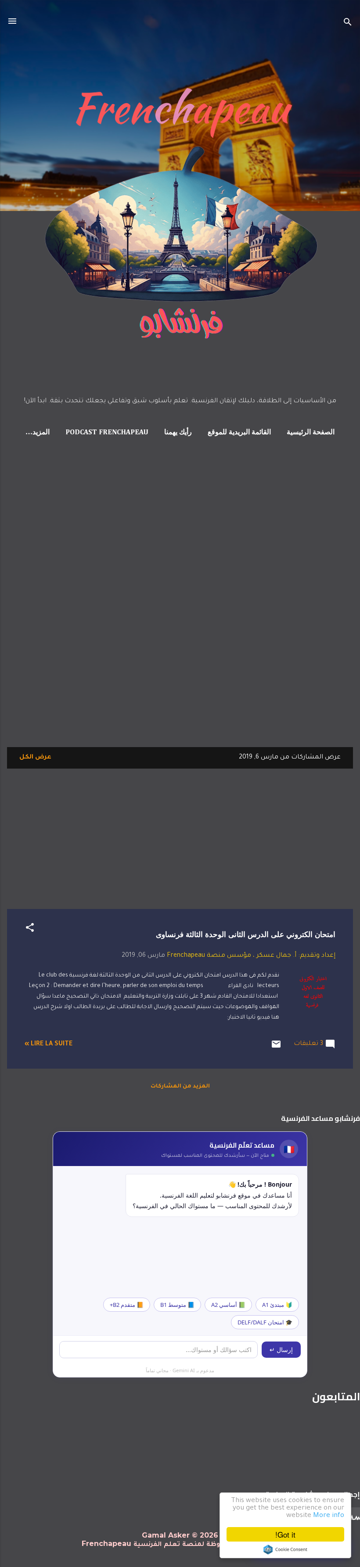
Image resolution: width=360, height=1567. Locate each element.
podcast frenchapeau (106, 432)
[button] (30, 929)
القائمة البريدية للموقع (239, 432)
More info (328, 1516)
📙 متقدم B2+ (127, 1305)
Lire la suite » (48, 1044)
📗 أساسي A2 (228, 1305)
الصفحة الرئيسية (311, 432)
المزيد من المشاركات (180, 1087)
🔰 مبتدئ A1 (277, 1305)
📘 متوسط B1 (177, 1305)
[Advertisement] (35, 605)
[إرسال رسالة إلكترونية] (276, 1048)
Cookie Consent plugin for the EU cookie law (285, 1549)
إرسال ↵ (281, 1349)
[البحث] (347, 24)
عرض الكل (35, 757)
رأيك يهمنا (178, 432)
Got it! (285, 1534)
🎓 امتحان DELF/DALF (265, 1322)
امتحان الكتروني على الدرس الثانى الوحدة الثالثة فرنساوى (245, 934)
